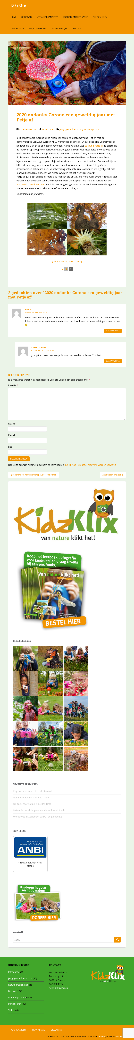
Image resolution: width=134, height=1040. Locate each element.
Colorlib (101, 1036)
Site (10, 446)
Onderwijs (26, 17)
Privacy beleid (38, 1029)
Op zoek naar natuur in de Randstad (32, 803)
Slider (11, 1010)
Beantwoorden (113, 331)
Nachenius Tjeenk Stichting (31, 184)
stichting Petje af (94, 145)
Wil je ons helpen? (38, 28)
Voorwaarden (18, 1029)
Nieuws (12, 991)
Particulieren (100, 17)
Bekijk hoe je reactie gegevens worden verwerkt (90, 464)
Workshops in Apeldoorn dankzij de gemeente (37, 816)
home (13, 17)
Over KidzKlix (17, 28)
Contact (76, 28)
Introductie (14, 971)
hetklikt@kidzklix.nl (58, 987)
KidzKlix (18, 6)
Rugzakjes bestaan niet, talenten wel (32, 791)
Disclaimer (56, 1029)
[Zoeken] (117, 940)
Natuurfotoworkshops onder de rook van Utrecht (39, 810)
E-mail (12, 435)
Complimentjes (59, 28)
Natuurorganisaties (47, 17)
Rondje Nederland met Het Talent (31, 797)
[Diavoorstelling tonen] (67, 261)
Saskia (28, 309)
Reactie (13, 385)
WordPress (121, 1036)
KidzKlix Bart (48, 129)
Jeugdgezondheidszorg (75, 17)
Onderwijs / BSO (92, 129)
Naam (12, 423)
